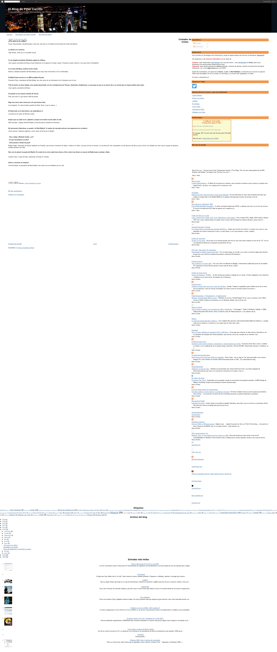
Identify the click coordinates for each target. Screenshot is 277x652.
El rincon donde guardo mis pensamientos (205, 389)
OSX (149, 512)
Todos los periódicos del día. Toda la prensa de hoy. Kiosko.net (211, 474)
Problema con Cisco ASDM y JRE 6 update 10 (145, 608)
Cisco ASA (110, 510)
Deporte (39, 183)
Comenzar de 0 (196, 284)
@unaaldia (195, 193)
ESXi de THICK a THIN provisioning (203, 424)
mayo (6, 543)
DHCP (220, 510)
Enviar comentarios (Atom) (25, 248)
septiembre (7, 535)
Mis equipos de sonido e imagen (25, 34)
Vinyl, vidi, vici (196, 452)
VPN (64, 515)
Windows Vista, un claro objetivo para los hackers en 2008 (210, 435)
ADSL (6, 510)
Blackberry (48, 510)
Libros (75, 512)
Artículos (9, 34)
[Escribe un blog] (11, 183)
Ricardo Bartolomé (197, 412)
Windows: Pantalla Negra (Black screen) (204, 298)
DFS (215, 510)
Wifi (78, 515)
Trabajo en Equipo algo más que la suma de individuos (209, 286)
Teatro (263, 512)
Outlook (155, 512)
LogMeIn (195, 101)
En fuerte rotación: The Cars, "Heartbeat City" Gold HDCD (145, 618)
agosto (6, 537)
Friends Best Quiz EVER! (210, 138)
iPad (30, 512)
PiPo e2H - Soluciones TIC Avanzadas (204, 250)
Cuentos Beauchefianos (199, 183)
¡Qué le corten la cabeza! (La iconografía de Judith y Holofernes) (212, 309)
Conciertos (126, 510)
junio (5, 541)
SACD (211, 512)
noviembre (7, 531)
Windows (90, 515)
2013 (4, 523)
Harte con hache (197, 307)
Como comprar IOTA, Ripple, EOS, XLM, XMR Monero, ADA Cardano (214, 218)
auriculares (41, 510)
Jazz (60, 513)
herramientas (12, 512)
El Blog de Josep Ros (198, 238)
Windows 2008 (99, 515)
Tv (1, 515)
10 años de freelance (198, 275)
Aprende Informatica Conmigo (201, 227)
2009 (4, 555)
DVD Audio (235, 510)
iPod (40, 512)
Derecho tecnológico (205, 510)
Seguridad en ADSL (198, 109)
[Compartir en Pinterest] (17, 183)
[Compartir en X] (13, 183)
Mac (99, 513)
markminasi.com (197, 466)
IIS (25, 512)
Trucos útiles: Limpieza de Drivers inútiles (141, 629)
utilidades (12, 515)
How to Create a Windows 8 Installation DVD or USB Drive (210, 332)
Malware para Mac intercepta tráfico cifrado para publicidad (210, 195)
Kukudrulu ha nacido (198, 403)
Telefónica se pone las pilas (200, 369)
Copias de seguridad (163, 510)
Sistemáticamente (197, 367)
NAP (124, 512)
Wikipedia (83, 515)
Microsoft (105, 512)
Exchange (260, 510)
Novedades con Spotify (10, 547)
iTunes (51, 512)
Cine (98, 510)
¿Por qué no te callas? (17, 41)
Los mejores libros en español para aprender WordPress (209, 229)
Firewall (267, 510)
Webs (68, 515)
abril (5, 551)
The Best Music (197, 481)
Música (114, 512)
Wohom (194, 319)
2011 (4, 527)
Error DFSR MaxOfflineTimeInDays (203, 206)
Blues (54, 510)
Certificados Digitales (88, 510)
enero (6, 553)
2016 (4, 521)
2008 (4, 557)
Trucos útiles (196, 106)
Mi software (195, 104)
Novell (134, 512)
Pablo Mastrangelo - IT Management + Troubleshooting (209, 296)
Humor (20, 512)
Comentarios (199, 46)
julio (5, 539)
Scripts (216, 512)
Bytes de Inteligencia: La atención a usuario (17, 549)
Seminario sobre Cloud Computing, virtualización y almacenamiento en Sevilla (216, 344)
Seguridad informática (228, 513)
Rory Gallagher (145, 597)
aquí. (200, 170)
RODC (205, 512)
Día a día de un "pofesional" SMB (202, 204)
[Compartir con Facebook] (15, 183)
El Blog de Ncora (197, 261)
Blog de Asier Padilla (198, 401)
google (273, 510)
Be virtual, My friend (198, 378)
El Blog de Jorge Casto (199, 342)
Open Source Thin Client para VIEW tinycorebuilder (208, 357)
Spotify (256, 513)
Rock (199, 513)
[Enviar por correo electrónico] (9, 183)
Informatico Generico (198, 422)
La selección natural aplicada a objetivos (204, 321)
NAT (129, 512)
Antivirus (26, 510)
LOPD (93, 512)
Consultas (135, 510)
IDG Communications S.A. (200, 433)
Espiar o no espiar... (198, 98)
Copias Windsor (197, 95)
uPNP (5, 515)
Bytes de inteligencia (30, 183)
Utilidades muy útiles (198, 112)
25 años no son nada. (199, 240)
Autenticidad (145, 587)
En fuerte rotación (245, 510)
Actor (1, 510)
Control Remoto (152, 510)
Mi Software (141, 574)
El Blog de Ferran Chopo (199, 273)
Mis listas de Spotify (45, 34)
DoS (229, 510)
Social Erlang (196, 415)
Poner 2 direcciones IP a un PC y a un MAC (145, 564)
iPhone (35, 512)
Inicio (95, 244)
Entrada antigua (173, 244)
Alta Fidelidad (15, 510)
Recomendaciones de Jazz (180, 513)
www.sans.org (196, 445)
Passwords (167, 512)
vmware (59, 515)
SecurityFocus (196, 488)
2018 (4, 519)
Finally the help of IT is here (200, 215)
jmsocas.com (196, 503)
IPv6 (45, 512)
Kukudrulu (195, 330)
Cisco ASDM (118, 510)
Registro (194, 512)
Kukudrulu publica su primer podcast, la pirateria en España (210, 392)
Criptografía (174, 510)
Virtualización (51, 515)
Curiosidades (188, 510)
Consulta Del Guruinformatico (201, 355)
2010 (4, 529)
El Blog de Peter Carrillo (25, 9)
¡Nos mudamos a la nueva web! (202, 263)
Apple (32, 510)
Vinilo (41, 515)
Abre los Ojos (196, 181)
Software (243, 512)
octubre (6, 533)
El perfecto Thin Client (199, 380)
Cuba (181, 510)
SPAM (250, 512)
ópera (144, 512)
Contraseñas (143, 510)
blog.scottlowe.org (197, 495)
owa (161, 512)
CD (79, 510)
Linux (80, 512)
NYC (139, 513)
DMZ (225, 510)
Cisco (104, 510)
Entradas (198, 43)
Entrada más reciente (15, 244)
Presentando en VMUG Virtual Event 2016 (205, 252)
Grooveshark (3, 512)
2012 (4, 525)
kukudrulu (68, 513)
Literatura (87, 512)
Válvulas (35, 515)
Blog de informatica (198, 459)
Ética (253, 510)
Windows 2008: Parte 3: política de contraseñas (145, 640)
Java (56, 512)
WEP (73, 515)
